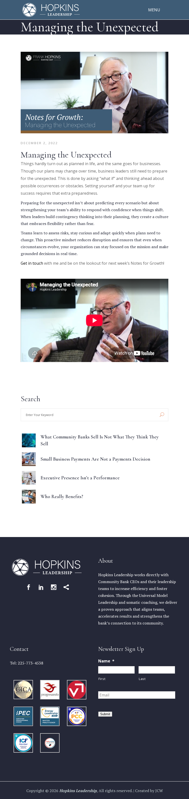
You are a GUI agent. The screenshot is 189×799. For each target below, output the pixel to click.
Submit (105, 714)
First (101, 679)
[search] (162, 415)
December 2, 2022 (39, 143)
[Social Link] (28, 587)
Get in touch (32, 263)
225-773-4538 (30, 663)
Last (142, 679)
